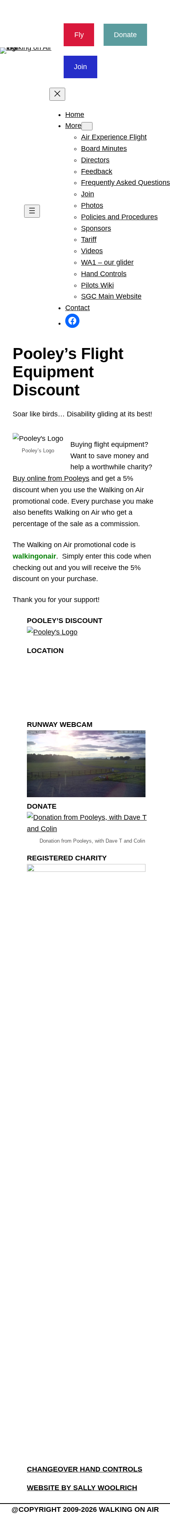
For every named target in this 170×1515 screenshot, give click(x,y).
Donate (125, 35)
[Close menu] (57, 94)
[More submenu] (87, 126)
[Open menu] (32, 211)
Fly (79, 34)
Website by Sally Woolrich (82, 1488)
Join (80, 67)
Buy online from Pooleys (51, 478)
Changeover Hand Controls (84, 1469)
